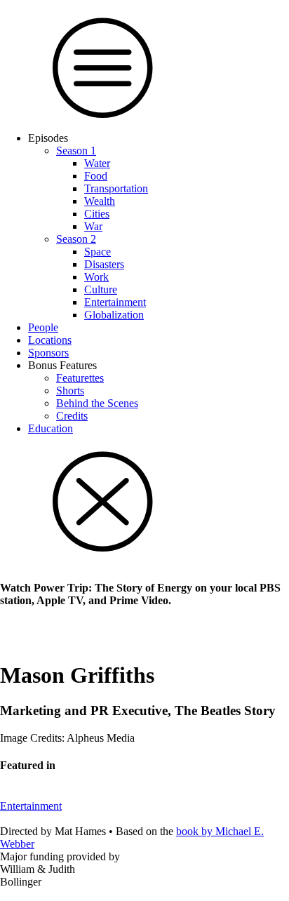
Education (50, 428)
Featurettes (80, 378)
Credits (72, 416)
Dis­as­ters (104, 264)
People (43, 327)
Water (97, 163)
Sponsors (48, 353)
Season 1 (76, 150)
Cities (96, 214)
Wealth (99, 201)
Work (96, 277)
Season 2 (76, 239)
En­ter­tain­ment (115, 302)
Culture (100, 289)
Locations (50, 340)
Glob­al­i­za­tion (114, 315)
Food (95, 176)
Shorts (70, 390)
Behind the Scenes (97, 403)
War (93, 226)
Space (97, 252)
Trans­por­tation (116, 188)
